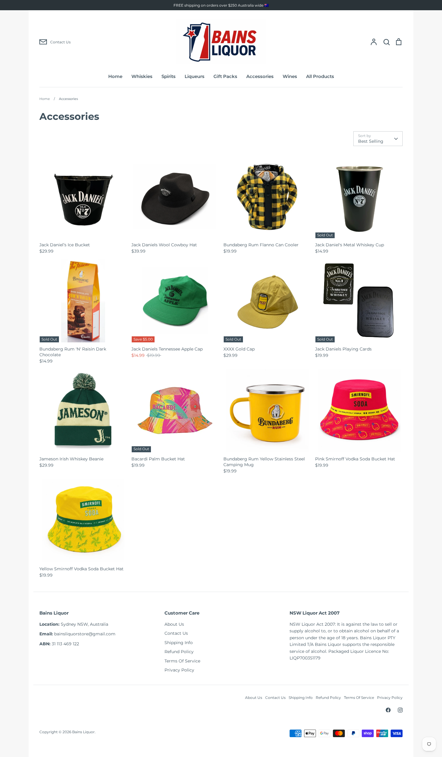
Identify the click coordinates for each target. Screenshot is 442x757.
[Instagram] (400, 710)
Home (115, 76)
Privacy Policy (179, 670)
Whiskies (141, 76)
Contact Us (176, 633)
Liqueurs (194, 76)
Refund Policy (179, 651)
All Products (320, 76)
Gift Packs (225, 76)
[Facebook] (388, 710)
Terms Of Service (182, 661)
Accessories (260, 76)
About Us (174, 624)
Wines (290, 76)
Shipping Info (178, 642)
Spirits (168, 76)
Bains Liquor (83, 732)
